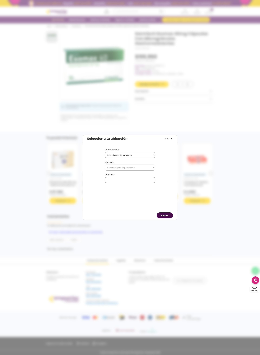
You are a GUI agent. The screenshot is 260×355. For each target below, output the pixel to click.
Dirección (109, 174)
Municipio (109, 162)
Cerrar (166, 138)
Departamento (112, 149)
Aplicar (165, 215)
